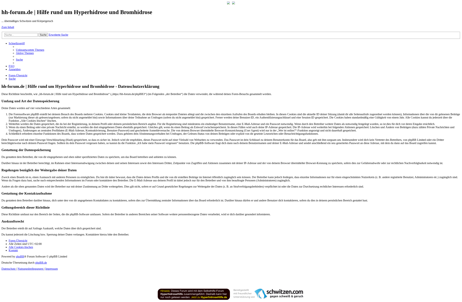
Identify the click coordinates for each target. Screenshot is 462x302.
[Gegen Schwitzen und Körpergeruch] (233, 3)
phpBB (20, 256)
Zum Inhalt (7, 27)
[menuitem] (30, 49)
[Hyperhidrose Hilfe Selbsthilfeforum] (228, 3)
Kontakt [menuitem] (13, 250)
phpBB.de (41, 262)
